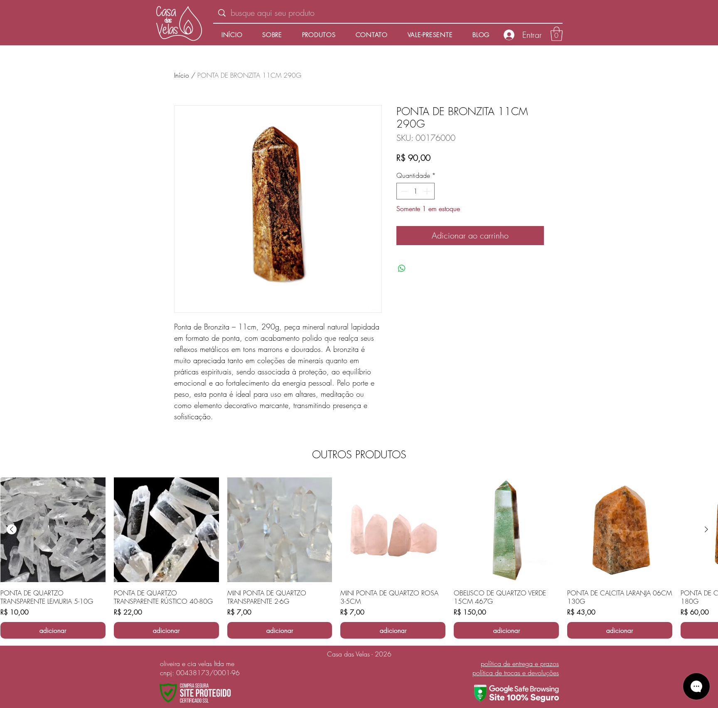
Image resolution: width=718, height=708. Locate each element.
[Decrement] (403, 191)
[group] (359, 558)
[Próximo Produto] (706, 529)
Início (181, 75)
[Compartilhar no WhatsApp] (402, 268)
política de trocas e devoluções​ (515, 672)
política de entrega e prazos (520, 663)
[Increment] (427, 191)
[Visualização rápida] (53, 530)
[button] (557, 34)
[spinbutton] (415, 191)
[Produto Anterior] (12, 529)
